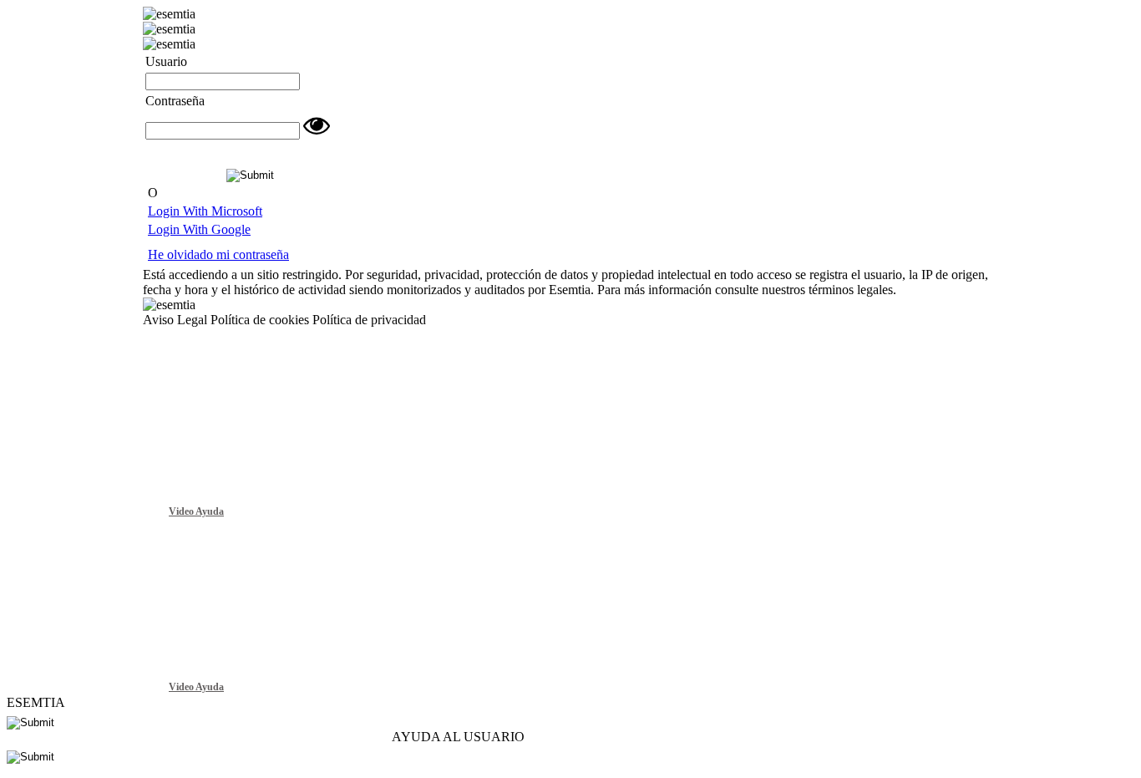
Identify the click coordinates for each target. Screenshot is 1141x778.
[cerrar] (1115, 343)
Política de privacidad (369, 320)
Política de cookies (259, 320)
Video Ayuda (196, 511)
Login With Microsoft (205, 211)
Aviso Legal (175, 320)
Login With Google (199, 229)
